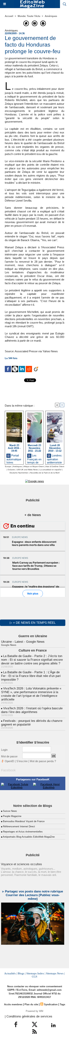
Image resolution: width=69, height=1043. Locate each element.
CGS (34, 976)
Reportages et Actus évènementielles (23, 831)
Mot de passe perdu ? (43, 761)
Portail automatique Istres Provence (13, 458)
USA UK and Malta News (27, 470)
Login (4, 749)
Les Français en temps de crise (34, 458)
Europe (8, 466)
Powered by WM (34, 1011)
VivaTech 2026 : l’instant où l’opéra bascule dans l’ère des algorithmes (32, 710)
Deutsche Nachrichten (19, 473)
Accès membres (13, 1004)
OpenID (9, 761)
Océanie (11, 470)
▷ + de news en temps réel (33, 622)
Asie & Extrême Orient (54, 466)
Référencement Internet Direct (19, 826)
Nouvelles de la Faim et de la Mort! (45, 473)
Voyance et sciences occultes (21, 864)
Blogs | (22, 973)
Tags (62, 1004)
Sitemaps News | (55, 973)
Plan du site (31, 1004)
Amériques (51, 16)
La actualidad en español (50, 470)
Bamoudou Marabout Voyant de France (24, 821)
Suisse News (10, 811)
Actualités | (10, 973)
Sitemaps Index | (35, 973)
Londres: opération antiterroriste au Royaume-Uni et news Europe (54, 458)
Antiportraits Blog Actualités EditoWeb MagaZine (29, 836)
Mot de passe (9, 756)
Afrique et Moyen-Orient (34, 466)
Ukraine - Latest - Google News (23, 641)
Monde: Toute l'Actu (29, 16)
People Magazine (12, 816)
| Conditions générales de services (28, 1016)
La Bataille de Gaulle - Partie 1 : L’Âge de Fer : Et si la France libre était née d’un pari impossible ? (31, 675)
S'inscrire (22, 761)
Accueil (9, 16)
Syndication (51, 1004)
